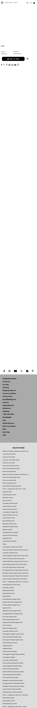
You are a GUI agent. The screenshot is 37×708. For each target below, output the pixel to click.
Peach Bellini (7, 596)
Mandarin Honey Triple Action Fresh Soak (15, 573)
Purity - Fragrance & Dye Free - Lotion (15, 706)
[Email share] (15, 65)
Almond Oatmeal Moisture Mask (13, 663)
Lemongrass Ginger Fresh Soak (12, 547)
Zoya (4, 420)
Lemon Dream (7, 625)
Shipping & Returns (9, 390)
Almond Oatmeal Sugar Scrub (12, 637)
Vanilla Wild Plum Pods (10, 515)
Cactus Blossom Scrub (10, 642)
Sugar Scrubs (7, 608)
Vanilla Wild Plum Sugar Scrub (12, 602)
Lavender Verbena (8, 587)
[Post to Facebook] (1, 64)
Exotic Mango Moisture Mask (12, 674)
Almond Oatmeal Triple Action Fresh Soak (15, 549)
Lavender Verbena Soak (10, 552)
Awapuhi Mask (7, 648)
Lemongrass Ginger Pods (10, 512)
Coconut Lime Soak (9, 462)
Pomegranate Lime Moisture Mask (13, 683)
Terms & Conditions (9, 393)
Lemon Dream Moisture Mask (12, 689)
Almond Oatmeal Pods (10, 509)
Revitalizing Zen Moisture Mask (12, 692)
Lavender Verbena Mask (10, 660)
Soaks (4, 544)
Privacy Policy (7, 396)
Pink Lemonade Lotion (10, 483)
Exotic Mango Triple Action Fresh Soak (15, 564)
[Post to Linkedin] (12, 64)
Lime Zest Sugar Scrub (10, 616)
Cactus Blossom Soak (9, 541)
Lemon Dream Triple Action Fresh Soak (15, 579)
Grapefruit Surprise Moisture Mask (13, 686)
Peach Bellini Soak (8, 590)
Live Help (6, 384)
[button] (11, 3)
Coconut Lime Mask (9, 457)
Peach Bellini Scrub (9, 593)
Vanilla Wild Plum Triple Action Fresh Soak (15, 561)
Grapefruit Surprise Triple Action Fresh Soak (15, 576)
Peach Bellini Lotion (9, 700)
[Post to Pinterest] (7, 64)
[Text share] (18, 65)
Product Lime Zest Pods (10, 535)
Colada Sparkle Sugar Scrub (11, 605)
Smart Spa (6, 432)
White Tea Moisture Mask (11, 668)
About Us (6, 402)
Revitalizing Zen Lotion (10, 703)
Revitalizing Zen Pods (9, 494)
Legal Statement (8, 405)
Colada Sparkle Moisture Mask (12, 666)
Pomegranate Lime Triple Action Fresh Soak (15, 570)
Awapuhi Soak (7, 538)
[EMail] (15, 64)
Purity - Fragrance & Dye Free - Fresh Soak (15, 581)
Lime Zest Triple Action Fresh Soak (13, 567)
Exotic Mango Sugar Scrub (11, 619)
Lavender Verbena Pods (10, 503)
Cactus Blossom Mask (10, 651)
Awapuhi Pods (7, 491)
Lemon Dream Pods (9, 518)
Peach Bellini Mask (8, 697)
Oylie (4, 435)
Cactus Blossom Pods (9, 506)
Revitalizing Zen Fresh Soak (11, 584)
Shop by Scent (7, 500)
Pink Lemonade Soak (9, 471)
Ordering (6, 387)
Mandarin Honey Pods (10, 523)
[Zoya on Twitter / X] (21, 370)
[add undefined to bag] (27, 58)
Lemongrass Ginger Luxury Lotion (13, 634)
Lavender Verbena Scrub (10, 631)
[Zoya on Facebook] (4, 370)
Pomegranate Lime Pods (10, 532)
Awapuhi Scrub (7, 645)
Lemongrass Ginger (9, 657)
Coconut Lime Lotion (9, 454)
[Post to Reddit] (9, 64)
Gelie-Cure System (9, 426)
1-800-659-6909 (8, 414)
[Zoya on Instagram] (9, 370)
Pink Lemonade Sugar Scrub (11, 477)
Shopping (6, 411)
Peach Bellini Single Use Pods (12, 486)
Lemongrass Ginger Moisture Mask (14, 654)
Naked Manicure (8, 423)
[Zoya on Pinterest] (32, 370)
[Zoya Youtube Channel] (15, 370)
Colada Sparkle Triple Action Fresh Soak (15, 555)
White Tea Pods (7, 529)
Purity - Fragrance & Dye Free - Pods (14, 488)
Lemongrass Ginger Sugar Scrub (13, 639)
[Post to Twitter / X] (4, 64)
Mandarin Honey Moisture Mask (13, 680)
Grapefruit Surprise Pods (10, 526)
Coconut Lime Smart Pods (11, 465)
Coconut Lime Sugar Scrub (11, 460)
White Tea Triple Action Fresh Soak (14, 558)
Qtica (4, 429)
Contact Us (6, 381)
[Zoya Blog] (27, 370)
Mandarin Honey (8, 497)
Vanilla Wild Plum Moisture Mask (13, 671)
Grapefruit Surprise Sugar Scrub (13, 622)
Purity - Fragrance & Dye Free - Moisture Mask (15, 695)
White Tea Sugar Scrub (10, 628)
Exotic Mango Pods (8, 520)
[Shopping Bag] (34, 3)
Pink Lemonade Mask (9, 480)
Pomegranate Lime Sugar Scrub (13, 613)
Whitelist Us (7, 408)
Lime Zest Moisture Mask (10, 677)
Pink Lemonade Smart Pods (11, 468)
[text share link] (18, 64)
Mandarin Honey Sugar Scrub (12, 610)
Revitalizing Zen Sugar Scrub (12, 599)
